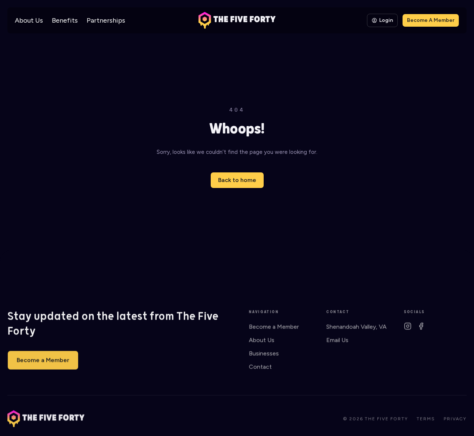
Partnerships (106, 20)
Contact (260, 366)
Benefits (65, 20)
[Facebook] (421, 326)
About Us (29, 20)
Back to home (237, 180)
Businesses (264, 353)
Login (386, 20)
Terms (426, 418)
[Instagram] (407, 326)
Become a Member (43, 359)
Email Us (337, 339)
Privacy (455, 418)
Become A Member (430, 20)
